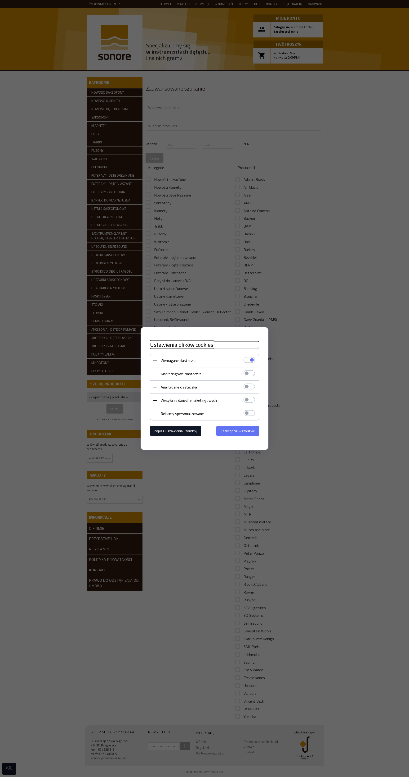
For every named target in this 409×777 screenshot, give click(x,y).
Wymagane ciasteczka (178, 360)
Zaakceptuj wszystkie (237, 431)
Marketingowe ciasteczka (181, 374)
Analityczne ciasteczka (179, 387)
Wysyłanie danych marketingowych (189, 400)
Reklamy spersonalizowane (182, 413)
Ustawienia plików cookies (181, 344)
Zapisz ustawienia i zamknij (175, 431)
